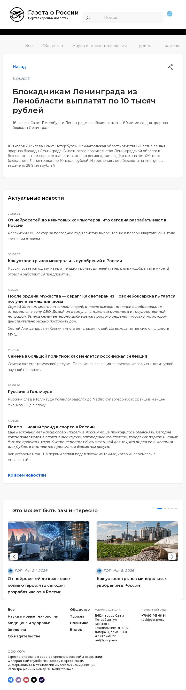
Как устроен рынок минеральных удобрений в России (65, 261)
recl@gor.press (152, 619)
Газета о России (53, 12)
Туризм (144, 45)
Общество (52, 45)
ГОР (19, 570)
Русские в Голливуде (30, 391)
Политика (172, 45)
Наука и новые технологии (100, 45)
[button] (172, 556)
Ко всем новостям (27, 475)
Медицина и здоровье (29, 623)
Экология (17, 629)
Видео (76, 629)
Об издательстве (24, 636)
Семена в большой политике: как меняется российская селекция (77, 356)
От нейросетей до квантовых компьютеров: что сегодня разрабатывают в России (39, 585)
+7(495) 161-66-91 (153, 615)
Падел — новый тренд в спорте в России (51, 427)
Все (29, 45)
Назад (19, 66)
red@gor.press (106, 640)
